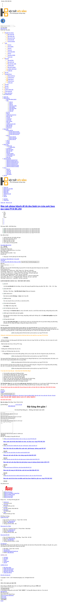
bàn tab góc (21, 395)
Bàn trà (8, 113)
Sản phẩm (5, 558)
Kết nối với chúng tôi (5, 575)
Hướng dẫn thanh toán (8, 568)
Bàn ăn (8, 135)
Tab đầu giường (10, 153)
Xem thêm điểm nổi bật (6, 245)
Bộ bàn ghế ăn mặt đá (14, 131)
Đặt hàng (3, 435)
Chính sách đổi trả (7, 572)
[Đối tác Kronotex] (8, 492)
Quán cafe (8, 172)
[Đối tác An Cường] (8, 495)
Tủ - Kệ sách (9, 156)
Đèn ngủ (8, 157)
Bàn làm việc (9, 151)
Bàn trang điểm (9, 149)
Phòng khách (6, 98)
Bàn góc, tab (9, 116)
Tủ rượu (8, 117)
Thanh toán (6, 200)
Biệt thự (8, 169)
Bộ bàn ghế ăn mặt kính (14, 132)
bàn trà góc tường (8, 395)
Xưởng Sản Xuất (4, 517)
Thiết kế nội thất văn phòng (12, 166)
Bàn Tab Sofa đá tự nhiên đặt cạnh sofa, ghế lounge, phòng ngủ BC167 (24, 448)
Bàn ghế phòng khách (11, 99)
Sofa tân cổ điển (13, 105)
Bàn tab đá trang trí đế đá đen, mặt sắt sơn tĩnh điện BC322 (21, 470)
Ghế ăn (8, 140)
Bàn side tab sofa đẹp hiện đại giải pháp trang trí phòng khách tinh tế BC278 (26, 462)
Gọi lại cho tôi (18, 404)
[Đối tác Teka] (8, 490)
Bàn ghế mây (9, 125)
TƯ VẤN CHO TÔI (5, 588)
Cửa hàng (8, 171)
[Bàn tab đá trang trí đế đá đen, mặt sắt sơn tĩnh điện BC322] (17, 467)
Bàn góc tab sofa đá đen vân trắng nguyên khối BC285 (19, 455)
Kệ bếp (8, 143)
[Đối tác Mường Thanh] (9, 494)
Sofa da (11, 102)
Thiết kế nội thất (7, 158)
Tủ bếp (8, 142)
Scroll (2, 600)
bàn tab (53, 395)
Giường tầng (12, 147)
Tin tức (5, 560)
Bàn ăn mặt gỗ (12, 139)
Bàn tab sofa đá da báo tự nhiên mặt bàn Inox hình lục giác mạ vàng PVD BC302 (27, 478)
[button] (4, 591)
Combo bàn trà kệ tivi (11, 114)
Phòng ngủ (5, 144)
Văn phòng (8, 174)
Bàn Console (9, 121)
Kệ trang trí (9, 127)
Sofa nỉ (10, 103)
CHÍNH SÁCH (4, 565)
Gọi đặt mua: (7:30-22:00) (10, 259)
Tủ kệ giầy (8, 120)
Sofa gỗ (11, 104)
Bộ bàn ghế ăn (9, 130)
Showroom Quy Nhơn (6, 526)
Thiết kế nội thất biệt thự (11, 160)
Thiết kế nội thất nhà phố (12, 163)
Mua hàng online (7, 567)
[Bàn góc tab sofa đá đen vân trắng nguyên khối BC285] (16, 452)
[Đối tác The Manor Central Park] (11, 493)
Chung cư (8, 170)
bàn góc (50, 395)
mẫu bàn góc (15, 395)
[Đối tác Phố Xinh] (8, 497)
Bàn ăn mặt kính (13, 138)
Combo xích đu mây (11, 123)
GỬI (2, 266)
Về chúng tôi (3, 543)
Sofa (7, 100)
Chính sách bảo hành (8, 570)
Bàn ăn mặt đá (12, 136)
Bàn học (8, 152)
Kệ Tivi (8, 112)
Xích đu (8, 122)
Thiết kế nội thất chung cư (12, 161)
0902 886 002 (4, 28)
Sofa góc (11, 111)
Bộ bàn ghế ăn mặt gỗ (14, 134)
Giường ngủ (9, 145)
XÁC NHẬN (3, 599)
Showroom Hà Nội (5, 534)
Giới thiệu (5, 557)
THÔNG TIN (4, 555)
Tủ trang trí (8, 118)
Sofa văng (11, 109)
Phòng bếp (5, 129)
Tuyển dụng (6, 561)
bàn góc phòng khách (29, 395)
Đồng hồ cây (9, 126)
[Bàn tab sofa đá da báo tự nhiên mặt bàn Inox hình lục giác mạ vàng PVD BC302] (22, 475)
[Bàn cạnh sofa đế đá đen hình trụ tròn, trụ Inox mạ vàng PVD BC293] (19, 438)
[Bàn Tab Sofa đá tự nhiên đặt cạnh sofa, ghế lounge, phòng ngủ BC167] (20, 445)
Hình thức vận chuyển (8, 571)
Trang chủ (5, 96)
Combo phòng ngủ (10, 154)
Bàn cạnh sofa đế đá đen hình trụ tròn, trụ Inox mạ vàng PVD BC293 (24, 441)
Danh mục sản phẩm (8, 188)
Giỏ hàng (5, 198)
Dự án (4, 167)
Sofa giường (12, 107)
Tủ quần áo (9, 148)
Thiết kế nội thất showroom (12, 165)
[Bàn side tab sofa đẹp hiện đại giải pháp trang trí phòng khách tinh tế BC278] (21, 459)
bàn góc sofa (38, 395)
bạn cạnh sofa (44, 395)
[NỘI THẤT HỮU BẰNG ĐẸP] (13, 15)
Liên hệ (5, 175)
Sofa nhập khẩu (12, 108)
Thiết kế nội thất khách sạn (12, 162)
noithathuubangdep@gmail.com (10, 551)
